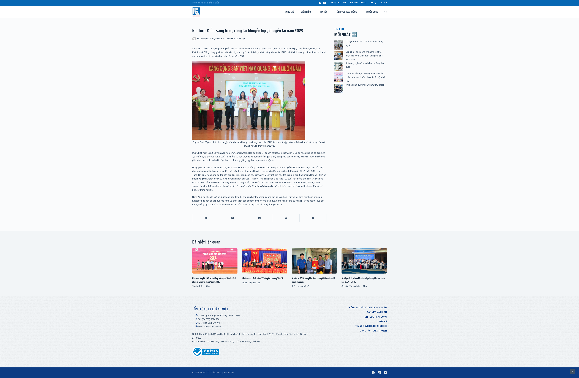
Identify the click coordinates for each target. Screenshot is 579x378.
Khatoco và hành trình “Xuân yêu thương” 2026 (262, 278)
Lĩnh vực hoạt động (375, 317)
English (383, 3)
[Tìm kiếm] (385, 12)
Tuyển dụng (372, 12)
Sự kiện (345, 286)
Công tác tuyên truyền (373, 331)
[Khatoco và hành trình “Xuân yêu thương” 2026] (264, 261)
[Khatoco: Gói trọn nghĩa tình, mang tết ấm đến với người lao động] (314, 261)
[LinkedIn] (259, 218)
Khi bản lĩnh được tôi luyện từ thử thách (365, 84)
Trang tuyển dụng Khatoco (371, 326)
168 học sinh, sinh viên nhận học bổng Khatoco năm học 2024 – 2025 (363, 280)
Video (363, 3)
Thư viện (354, 3)
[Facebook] (320, 3)
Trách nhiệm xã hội (235, 39)
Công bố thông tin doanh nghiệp (368, 307)
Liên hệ (373, 3)
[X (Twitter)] (232, 218)
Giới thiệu (306, 12)
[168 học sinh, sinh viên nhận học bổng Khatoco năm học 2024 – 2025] (364, 261)
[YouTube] (324, 3)
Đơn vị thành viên (338, 3)
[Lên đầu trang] (572, 371)
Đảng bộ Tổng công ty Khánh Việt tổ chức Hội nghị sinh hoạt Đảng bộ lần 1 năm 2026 (364, 56)
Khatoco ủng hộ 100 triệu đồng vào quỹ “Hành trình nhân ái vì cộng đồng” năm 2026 (214, 280)
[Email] (313, 218)
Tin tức (323, 12)
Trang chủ (288, 12)
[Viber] (286, 218)
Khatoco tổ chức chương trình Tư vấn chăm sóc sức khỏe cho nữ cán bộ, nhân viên (366, 77)
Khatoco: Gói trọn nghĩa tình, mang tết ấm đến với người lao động (313, 280)
